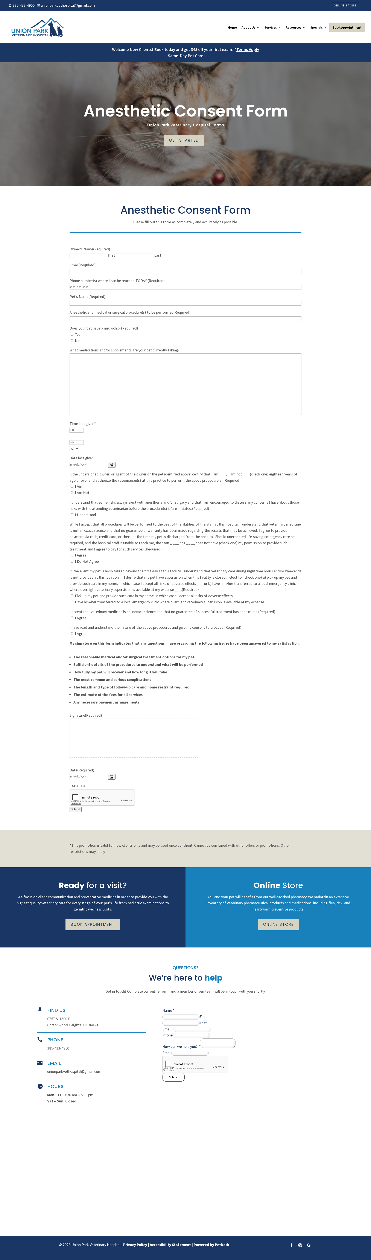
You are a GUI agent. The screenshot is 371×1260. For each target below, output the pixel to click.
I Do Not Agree (87, 561)
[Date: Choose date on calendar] (112, 777)
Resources (293, 27)
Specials (316, 27)
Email (168, 1029)
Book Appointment (347, 27)
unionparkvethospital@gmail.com (74, 1071)
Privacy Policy (135, 1244)
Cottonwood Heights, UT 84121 (73, 1024)
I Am (78, 486)
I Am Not (82, 492)
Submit (75, 809)
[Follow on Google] (308, 1245)
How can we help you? (181, 1046)
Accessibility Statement (170, 1244)
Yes (77, 334)
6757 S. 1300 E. (59, 1018)
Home (232, 27)
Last (157, 255)
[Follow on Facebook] (291, 1245)
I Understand (85, 514)
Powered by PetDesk (211, 1244)
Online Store (345, 5)
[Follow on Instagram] (300, 1245)
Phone (167, 1035)
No (77, 340)
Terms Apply (247, 49)
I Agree (80, 555)
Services (270, 27)
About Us (248, 27)
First (111, 255)
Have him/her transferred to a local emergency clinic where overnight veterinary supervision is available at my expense (169, 601)
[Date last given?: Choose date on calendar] (112, 465)
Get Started (184, 140)
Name (168, 1010)
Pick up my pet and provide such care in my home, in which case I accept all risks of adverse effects (154, 595)
